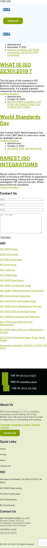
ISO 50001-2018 (15, 148)
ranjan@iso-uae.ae (28, 382)
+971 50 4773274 (27, 375)
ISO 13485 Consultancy (24, 102)
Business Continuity (17, 50)
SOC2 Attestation (8, 499)
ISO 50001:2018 (33, 148)
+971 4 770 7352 (29, 388)
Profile (3, 454)
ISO (9, 102)
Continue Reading (9, 94)
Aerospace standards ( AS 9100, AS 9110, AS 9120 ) (21, 481)
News (2, 460)
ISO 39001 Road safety (11, 488)
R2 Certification (7, 505)
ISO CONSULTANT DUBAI (23, 106)
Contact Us (5, 466)
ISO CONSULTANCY (25, 104)
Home (2, 449)
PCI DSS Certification (10, 494)
